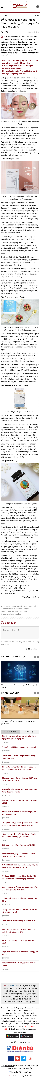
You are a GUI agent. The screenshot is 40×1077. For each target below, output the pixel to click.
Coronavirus (11, 1001)
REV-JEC (28, 2)
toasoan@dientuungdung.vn (25, 1029)
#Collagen (27, 606)
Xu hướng (4, 15)
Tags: (4, 606)
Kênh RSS (13, 1076)
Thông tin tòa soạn (26, 1076)
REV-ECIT (19, 2)
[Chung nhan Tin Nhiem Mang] (20, 1072)
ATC (10, 2)
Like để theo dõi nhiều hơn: (20, 1042)
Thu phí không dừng (15, 994)
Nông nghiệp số (17, 996)
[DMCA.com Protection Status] (7, 1065)
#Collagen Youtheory (15, 614)
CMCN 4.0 (19, 1001)
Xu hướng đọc (10, 732)
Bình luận (29, 732)
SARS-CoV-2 (21, 999)
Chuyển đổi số (12, 988)
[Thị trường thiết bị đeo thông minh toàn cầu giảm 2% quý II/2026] (20, 711)
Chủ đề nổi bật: (11, 986)
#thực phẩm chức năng (15, 606)
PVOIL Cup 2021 (29, 1001)
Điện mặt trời (22, 988)
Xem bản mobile (20, 1033)
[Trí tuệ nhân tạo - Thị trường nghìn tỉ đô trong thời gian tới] (20, 675)
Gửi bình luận (32, 649)
